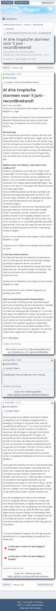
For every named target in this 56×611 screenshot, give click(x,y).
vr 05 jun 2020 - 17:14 (11, 402)
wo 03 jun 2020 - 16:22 (12, 360)
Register (7, 111)
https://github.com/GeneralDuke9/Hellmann (28, 394)
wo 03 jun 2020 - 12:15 (12, 74)
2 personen (7, 568)
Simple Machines (37, 605)
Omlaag (6, 68)
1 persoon (6, 344)
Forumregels (28, 602)
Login (16, 111)
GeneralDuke (11, 364)
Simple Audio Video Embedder (30, 608)
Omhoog (7, 585)
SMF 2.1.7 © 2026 (23, 605)
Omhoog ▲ (38, 602)
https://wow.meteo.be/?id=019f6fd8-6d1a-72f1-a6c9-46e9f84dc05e (29, 351)
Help (19, 602)
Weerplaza (13, 338)
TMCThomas (10, 78)
